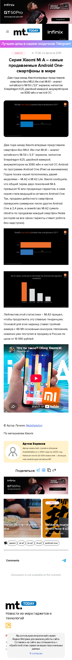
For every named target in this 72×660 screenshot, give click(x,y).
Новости (18, 53)
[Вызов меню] (8, 32)
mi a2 (30, 543)
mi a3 (39, 543)
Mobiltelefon (34, 425)
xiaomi (12, 543)
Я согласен (36, 653)
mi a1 (21, 543)
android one (51, 543)
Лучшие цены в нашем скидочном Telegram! (36, 44)
